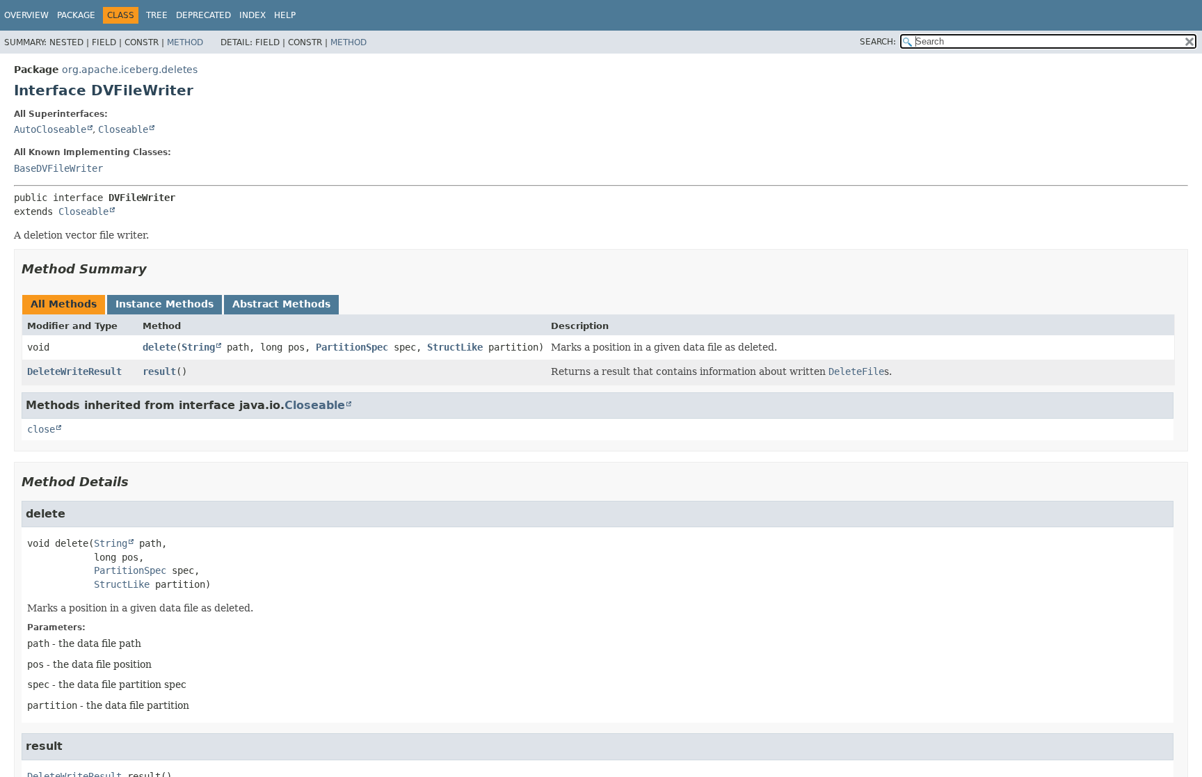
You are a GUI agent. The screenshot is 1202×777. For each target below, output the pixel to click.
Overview (26, 15)
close (41, 429)
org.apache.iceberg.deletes (130, 69)
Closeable (123, 129)
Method (185, 42)
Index (252, 15)
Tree (157, 15)
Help (285, 15)
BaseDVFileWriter (58, 168)
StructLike (455, 347)
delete (159, 347)
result (159, 371)
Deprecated (203, 15)
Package (76, 15)
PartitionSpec (352, 347)
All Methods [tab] (64, 304)
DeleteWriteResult (74, 371)
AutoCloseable (50, 129)
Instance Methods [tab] (164, 304)
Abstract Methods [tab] (281, 304)
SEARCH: (878, 42)
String (198, 347)
